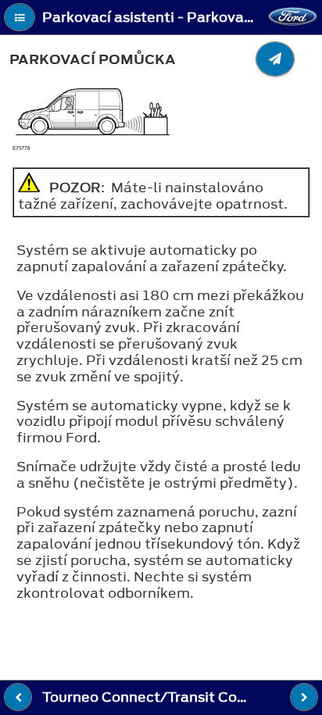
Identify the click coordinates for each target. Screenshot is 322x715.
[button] (19, 17)
